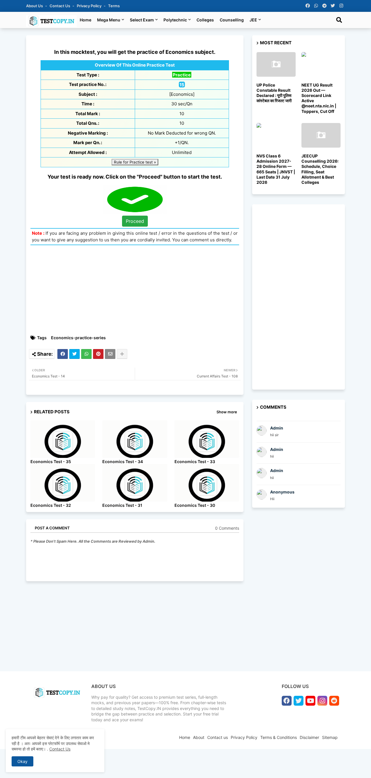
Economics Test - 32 (50, 505)
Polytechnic (175, 19)
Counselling (232, 19)
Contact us (60, 5)
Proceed (135, 221)
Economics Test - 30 (194, 505)
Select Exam (142, 19)
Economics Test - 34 (122, 461)
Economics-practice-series (78, 337)
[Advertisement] (137, 290)
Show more (227, 412)
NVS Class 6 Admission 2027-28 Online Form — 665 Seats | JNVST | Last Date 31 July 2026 (276, 169)
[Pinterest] (98, 354)
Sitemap (330, 737)
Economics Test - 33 (194, 461)
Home (85, 19)
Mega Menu (108, 19)
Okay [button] (22, 761)
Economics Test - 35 (50, 461)
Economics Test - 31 (122, 505)
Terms (114, 5)
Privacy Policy (89, 5)
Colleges (205, 19)
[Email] (110, 354)
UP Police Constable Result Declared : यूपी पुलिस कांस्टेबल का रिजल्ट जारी (274, 92)
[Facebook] (62, 354)
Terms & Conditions (278, 737)
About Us (35, 5)
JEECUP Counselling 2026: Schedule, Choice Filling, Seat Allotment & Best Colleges (320, 169)
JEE (253, 19)
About (198, 737)
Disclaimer (309, 737)
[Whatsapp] (86, 354)
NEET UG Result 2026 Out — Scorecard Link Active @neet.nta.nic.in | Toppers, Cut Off (318, 98)
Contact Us (59, 748)
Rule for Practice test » (135, 162)
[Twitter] (74, 354)
